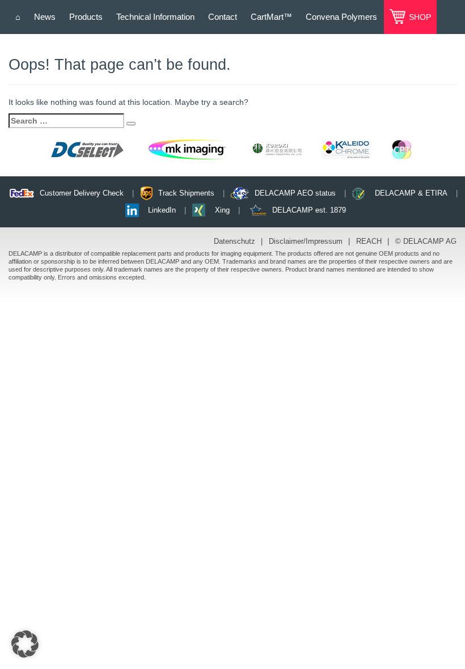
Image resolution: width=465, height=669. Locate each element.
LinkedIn (162, 210)
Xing (222, 210)
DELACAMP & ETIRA (411, 193)
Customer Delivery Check (82, 193)
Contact (222, 17)
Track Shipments (186, 193)
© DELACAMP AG (425, 241)
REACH (369, 241)
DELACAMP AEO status (295, 193)
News (45, 17)
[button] (25, 644)
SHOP (419, 17)
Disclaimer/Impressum (306, 241)
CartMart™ (271, 17)
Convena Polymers (341, 17)
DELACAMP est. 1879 (309, 210)
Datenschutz (234, 241)
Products (86, 17)
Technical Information (155, 17)
